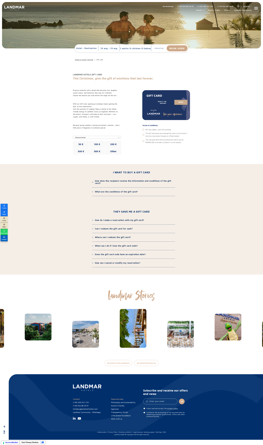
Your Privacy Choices (29, 442)
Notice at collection (10, 442)
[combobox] (97, 137)
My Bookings (168, 6)
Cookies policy (101, 432)
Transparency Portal (119, 412)
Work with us (116, 419)
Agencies (115, 409)
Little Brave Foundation (121, 416)
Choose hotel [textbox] (80, 137)
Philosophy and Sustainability (123, 402)
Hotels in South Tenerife (84, 60)
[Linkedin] (74, 420)
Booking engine (149, 432)
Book (180, 102)
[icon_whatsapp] (238, 6)
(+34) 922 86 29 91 (186, 6)
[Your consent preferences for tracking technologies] (4, 443)
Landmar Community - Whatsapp (87, 412)
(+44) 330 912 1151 (205, 6)
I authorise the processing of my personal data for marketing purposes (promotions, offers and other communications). (165, 414)
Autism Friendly (117, 406)
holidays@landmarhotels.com (85, 409)
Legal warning (137, 432)
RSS (164, 432)
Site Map (159, 432)
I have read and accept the (162, 408)
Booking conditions (125, 432)
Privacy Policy (112, 432)
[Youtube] (79, 420)
